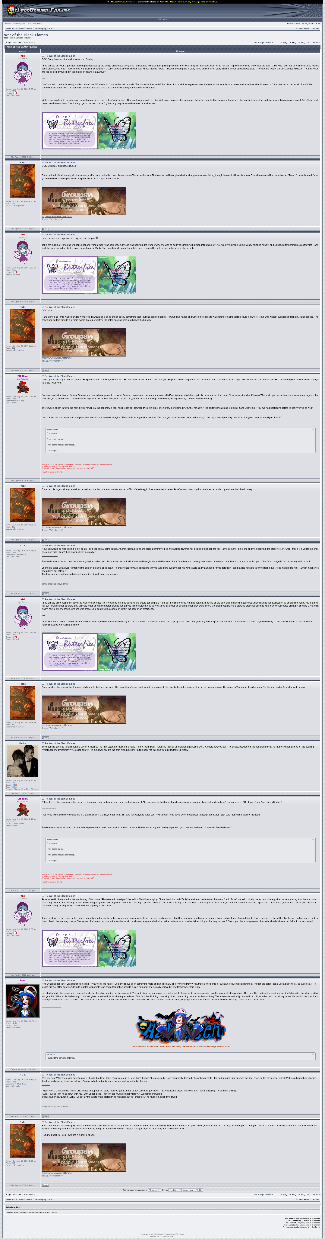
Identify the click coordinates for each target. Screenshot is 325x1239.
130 (289, 42)
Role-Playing (40, 29)
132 (298, 42)
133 (302, 42)
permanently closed (147, 2)
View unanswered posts (15, 24)
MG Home (162, 19)
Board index (11, 29)
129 (284, 42)
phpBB (153, 1234)
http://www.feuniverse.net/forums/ (57, 216)
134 (307, 42)
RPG (51, 29)
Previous (269, 42)
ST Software (164, 1236)
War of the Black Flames (26, 35)
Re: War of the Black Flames (60, 56)
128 (280, 42)
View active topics (34, 24)
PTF (173, 1236)
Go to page (259, 42)
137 (313, 42)
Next (318, 42)
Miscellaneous (25, 29)
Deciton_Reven (23, 38)
